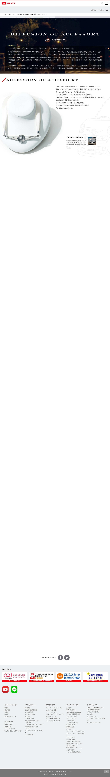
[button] (102, 3)
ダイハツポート (70, 737)
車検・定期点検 (70, 710)
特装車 (6, 714)
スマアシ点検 (70, 720)
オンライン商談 (29, 718)
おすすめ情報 (50, 705)
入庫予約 (69, 708)
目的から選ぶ (8, 726)
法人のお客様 (29, 734)
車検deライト (70, 727)
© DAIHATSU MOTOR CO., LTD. (55, 774)
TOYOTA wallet (70, 746)
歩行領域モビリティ (10, 716)
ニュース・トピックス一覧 (53, 708)
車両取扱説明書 (70, 739)
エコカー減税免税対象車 (53, 718)
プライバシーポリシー (45, 771)
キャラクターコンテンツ (94, 722)
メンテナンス (70, 729)
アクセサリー (11, 14)
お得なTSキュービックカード (74, 743)
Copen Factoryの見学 (93, 710)
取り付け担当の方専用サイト (13, 731)
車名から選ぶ (8, 724)
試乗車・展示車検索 (31, 710)
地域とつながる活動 (93, 712)
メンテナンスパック (72, 722)
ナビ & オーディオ (10, 729)
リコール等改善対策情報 (73, 752)
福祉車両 (7, 710)
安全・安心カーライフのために (75, 731)
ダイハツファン (92, 705)
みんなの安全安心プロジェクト (55, 714)
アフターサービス (72, 705)
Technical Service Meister (73, 712)
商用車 (6, 712)
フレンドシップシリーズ (53, 720)
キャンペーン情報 (51, 710)
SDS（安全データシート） (74, 748)
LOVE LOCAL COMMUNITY (95, 708)
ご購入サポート (30, 705)
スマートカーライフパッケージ (34, 724)
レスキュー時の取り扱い (73, 741)
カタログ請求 (29, 712)
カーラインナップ (11, 705)
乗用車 (6, 708)
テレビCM (90, 714)
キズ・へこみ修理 (71, 716)
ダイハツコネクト (51, 716)
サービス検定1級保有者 (73, 714)
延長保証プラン (70, 725)
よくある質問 (70, 750)
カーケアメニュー (71, 718)
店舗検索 (27, 708)
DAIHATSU (18, 3)
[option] (28, 530)
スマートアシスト (51, 712)
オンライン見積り (30, 714)
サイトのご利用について (64, 771)
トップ (4, 14)
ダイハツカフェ (91, 716)
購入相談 (27, 716)
